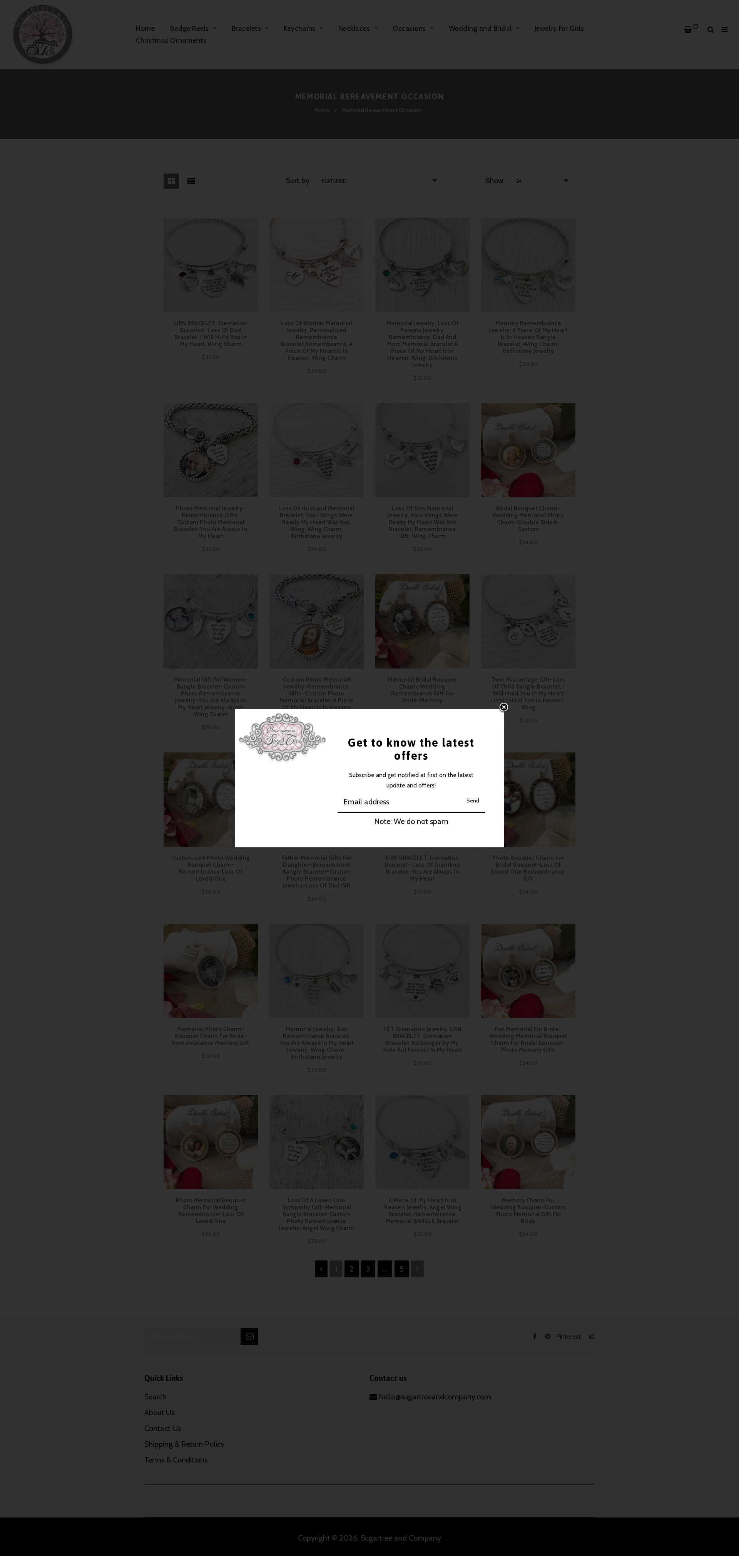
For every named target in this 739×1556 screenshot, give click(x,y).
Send (472, 800)
